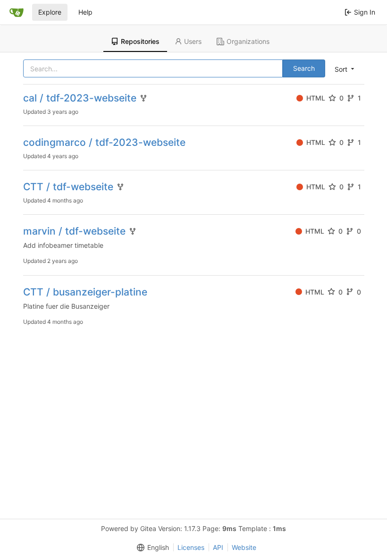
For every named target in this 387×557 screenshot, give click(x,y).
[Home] (16, 12)
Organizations (248, 41)
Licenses (190, 547)
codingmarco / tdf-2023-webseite (104, 142)
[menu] (345, 69)
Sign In (364, 12)
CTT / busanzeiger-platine (85, 292)
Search (304, 68)
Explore (49, 12)
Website (244, 547)
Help (85, 12)
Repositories (140, 41)
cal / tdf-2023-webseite (79, 98)
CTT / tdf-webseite (68, 187)
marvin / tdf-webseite (74, 231)
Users (193, 41)
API (218, 547)
